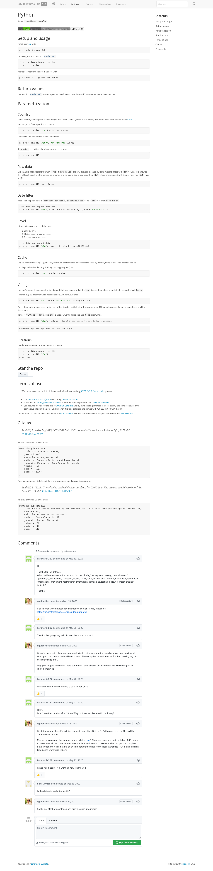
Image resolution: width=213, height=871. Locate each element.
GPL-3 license (127, 413)
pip (30, 43)
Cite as (158, 44)
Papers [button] (89, 3)
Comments (160, 49)
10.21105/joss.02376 (32, 434)
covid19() (50, 56)
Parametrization (163, 30)
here (129, 119)
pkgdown (186, 863)
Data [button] (62, 3)
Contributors (105, 3)
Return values (162, 26)
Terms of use (161, 39)
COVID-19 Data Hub (29, 4)
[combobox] (172, 4)
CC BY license (66, 413)
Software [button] (75, 3)
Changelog (121, 3)
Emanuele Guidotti (39, 863)
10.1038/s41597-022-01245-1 (57, 491)
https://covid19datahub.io (49, 402)
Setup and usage (163, 21)
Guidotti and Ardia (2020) (39, 399)
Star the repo (161, 35)
